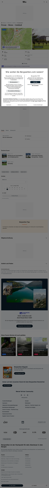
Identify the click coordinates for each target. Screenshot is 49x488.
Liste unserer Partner (36, 101)
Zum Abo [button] (35, 82)
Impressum (8, 104)
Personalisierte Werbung (14, 90)
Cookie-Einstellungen (38, 104)
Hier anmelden (35, 85)
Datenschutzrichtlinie (22, 104)
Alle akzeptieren (14, 82)
